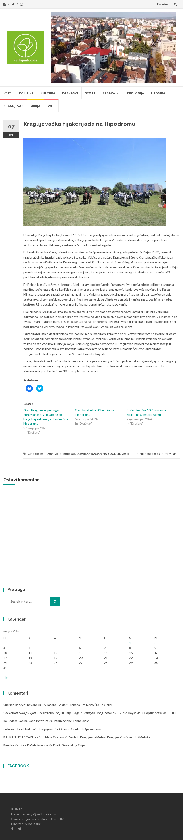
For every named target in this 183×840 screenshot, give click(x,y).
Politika (26, 93)
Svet (51, 106)
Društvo (52, 453)
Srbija (35, 106)
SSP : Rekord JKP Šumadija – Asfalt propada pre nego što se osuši (65, 705)
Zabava (108, 93)
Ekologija (135, 93)
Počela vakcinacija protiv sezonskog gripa (56, 745)
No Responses (150, 453)
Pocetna (163, 4)
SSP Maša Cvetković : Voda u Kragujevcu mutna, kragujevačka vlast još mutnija (94, 737)
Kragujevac (13, 106)
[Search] (55, 601)
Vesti (8, 93)
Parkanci (70, 93)
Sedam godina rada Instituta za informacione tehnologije (48, 721)
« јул (6, 677)
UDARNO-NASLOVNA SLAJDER (98, 453)
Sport (90, 93)
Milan (173, 453)
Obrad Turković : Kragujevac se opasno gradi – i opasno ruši (58, 729)
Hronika (158, 93)
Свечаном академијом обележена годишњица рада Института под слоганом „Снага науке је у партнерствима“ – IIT (89, 713)
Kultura (48, 93)
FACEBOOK (18, 765)
